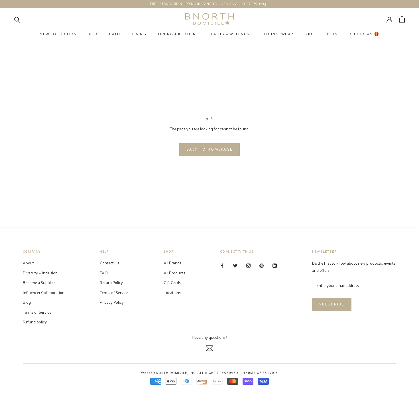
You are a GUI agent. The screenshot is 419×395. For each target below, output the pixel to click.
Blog (27, 303)
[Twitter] (235, 265)
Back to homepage (209, 149)
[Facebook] (222, 265)
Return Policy (111, 283)
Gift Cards (172, 283)
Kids (310, 35)
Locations (172, 293)
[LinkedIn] (274, 265)
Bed (93, 35)
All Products (174, 273)
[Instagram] (248, 265)
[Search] (17, 19)
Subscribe (331, 304)
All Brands (172, 263)
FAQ (104, 273)
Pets (332, 35)
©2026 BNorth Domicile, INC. (169, 373)
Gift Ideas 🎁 (364, 35)
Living (139, 35)
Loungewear (279, 35)
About (28, 263)
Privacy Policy (112, 303)
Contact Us (109, 263)
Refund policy (35, 322)
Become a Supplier (39, 283)
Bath (114, 35)
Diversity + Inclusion (40, 273)
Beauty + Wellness (230, 35)
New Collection (58, 35)
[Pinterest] (261, 265)
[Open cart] (402, 19)
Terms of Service (37, 313)
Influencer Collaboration (43, 293)
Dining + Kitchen (177, 35)
